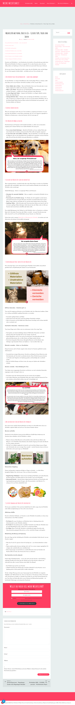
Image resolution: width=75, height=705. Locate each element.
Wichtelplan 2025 (28, 3)
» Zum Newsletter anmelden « (27, 603)
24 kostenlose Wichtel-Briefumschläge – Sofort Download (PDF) (62, 47)
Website (6, 660)
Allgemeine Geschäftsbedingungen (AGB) (50, 702)
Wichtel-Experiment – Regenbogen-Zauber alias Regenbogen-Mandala (62, 63)
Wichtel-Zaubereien (59, 90)
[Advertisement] (37, 15)
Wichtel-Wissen (8, 611)
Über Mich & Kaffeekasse (63, 3)
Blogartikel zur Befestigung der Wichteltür (28, 217)
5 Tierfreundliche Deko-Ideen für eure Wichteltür (13, 53)
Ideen (56, 80)
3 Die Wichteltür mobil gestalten (10, 48)
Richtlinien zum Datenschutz (20, 598)
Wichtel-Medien (58, 85)
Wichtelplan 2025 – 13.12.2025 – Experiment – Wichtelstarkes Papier (61, 55)
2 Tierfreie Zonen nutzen (9, 45)
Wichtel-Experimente (59, 83)
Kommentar (7, 627)
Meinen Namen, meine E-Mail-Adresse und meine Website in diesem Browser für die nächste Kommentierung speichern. (25, 669)
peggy (21, 39)
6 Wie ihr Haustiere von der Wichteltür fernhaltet (13, 56)
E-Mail (6, 654)
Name (6, 647)
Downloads (42, 3)
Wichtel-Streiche (58, 87)
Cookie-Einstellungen (30, 702)
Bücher (36, 3)
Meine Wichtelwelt (11, 3)
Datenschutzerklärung (38, 702)
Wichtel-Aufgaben (59, 82)
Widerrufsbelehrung (62, 702)
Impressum (69, 702)
